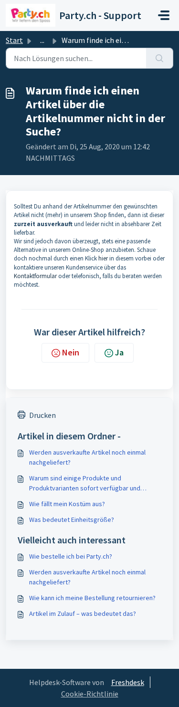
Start (14, 40)
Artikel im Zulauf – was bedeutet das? (82, 613)
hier (103, 258)
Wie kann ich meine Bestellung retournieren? (92, 597)
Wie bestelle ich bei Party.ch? (70, 556)
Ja (119, 352)
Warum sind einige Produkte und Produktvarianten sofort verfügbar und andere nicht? (84, 483)
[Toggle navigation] (163, 15)
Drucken (42, 415)
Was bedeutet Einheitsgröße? (71, 519)
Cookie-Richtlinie (89, 693)
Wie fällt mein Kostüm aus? (67, 503)
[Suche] (159, 58)
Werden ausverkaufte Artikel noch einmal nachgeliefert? (87, 457)
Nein (70, 352)
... (42, 40)
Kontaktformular (36, 276)
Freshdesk (127, 682)
